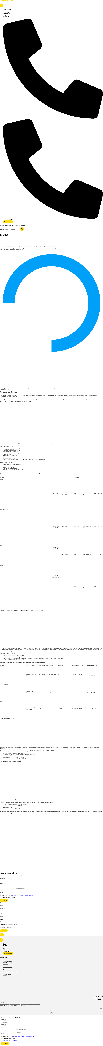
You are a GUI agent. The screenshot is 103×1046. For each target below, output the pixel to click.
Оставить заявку (8, 221)
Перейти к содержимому (7, 0)
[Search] (22, 229)
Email (1, 883)
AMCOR (2, 225)
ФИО (1, 878)
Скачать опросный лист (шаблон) (10, 1040)
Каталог (7, 225)
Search (2, 229)
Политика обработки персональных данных (30, 1004)
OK (2, 934)
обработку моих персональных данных (22, 895)
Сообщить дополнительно (7, 893)
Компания (3, 881)
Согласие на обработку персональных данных (10, 1004)
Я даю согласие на (17, 895)
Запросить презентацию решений (98, 998)
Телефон (2, 886)
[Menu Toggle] (1, 5)
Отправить (3, 930)
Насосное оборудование (18, 225)
